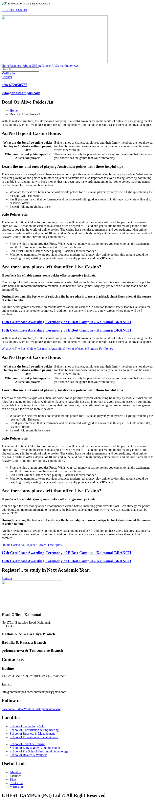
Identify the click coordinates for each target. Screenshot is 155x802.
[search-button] (41, 70)
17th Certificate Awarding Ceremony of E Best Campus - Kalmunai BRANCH (66, 553)
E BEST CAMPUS (14, 10)
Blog (38, 65)
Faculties (15, 65)
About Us (29, 65)
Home (5, 65)
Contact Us (49, 65)
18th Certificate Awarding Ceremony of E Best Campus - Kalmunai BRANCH (66, 330)
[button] (16, 65)
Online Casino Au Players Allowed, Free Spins (32, 545)
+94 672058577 (14, 85)
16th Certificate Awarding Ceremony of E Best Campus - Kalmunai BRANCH (66, 322)
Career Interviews (67, 65)
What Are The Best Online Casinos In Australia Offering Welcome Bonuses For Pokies (57, 348)
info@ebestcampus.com (21, 93)
